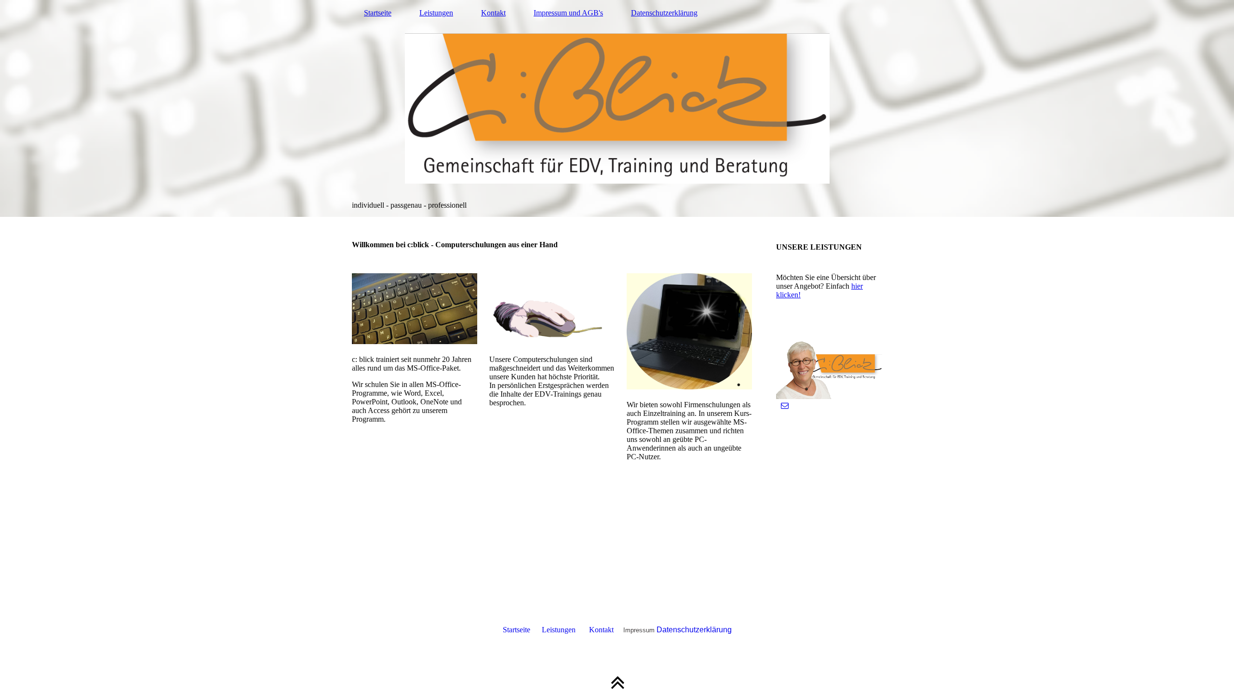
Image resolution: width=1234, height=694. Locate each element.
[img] (617, 108)
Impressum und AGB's (568, 13)
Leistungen (436, 13)
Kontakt (493, 13)
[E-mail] (785, 405)
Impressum (639, 630)
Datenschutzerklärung (664, 13)
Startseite (377, 13)
